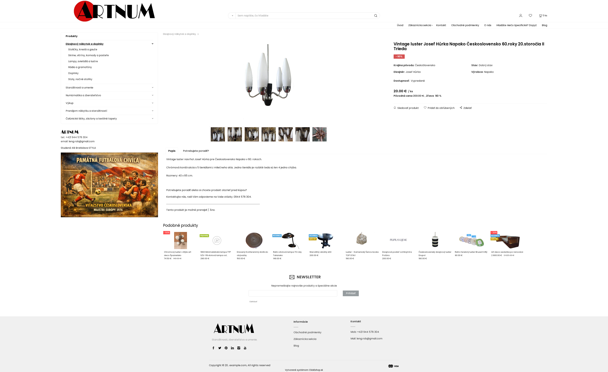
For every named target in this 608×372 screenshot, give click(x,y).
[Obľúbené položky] (530, 15)
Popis (171, 151)
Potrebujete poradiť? (196, 151)
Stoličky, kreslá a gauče (82, 49)
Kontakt (441, 25)
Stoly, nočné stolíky (80, 79)
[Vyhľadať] (232, 16)
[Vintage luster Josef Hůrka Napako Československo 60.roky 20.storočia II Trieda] (269, 82)
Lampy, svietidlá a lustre (83, 61)
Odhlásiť (253, 301)
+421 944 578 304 (368, 332)
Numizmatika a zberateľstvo (83, 95)
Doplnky (73, 73)
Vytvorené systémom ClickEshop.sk (304, 370)
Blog (544, 25)
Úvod (400, 25)
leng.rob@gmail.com (82, 141)
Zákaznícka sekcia (419, 25)
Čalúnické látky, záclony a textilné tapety (91, 118)
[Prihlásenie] (520, 15)
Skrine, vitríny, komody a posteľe (88, 55)
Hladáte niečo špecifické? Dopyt (516, 25)
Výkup (69, 103)
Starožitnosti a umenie (79, 87)
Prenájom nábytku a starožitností (86, 111)
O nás (487, 25)
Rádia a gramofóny (80, 67)
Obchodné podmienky (465, 25)
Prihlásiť (351, 293)
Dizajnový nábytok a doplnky (85, 44)
